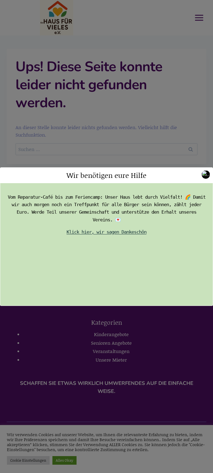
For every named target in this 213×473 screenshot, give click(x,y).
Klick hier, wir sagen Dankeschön (106, 232)
